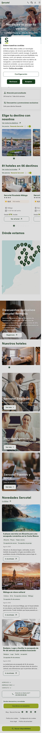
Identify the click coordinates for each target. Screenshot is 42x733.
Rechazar (13, 82)
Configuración (21, 74)
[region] (21, 62)
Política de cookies (16, 68)
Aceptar (28, 82)
